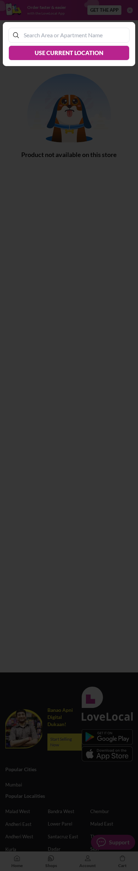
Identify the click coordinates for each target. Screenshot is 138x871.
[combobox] (72, 35)
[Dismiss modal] (69, 435)
